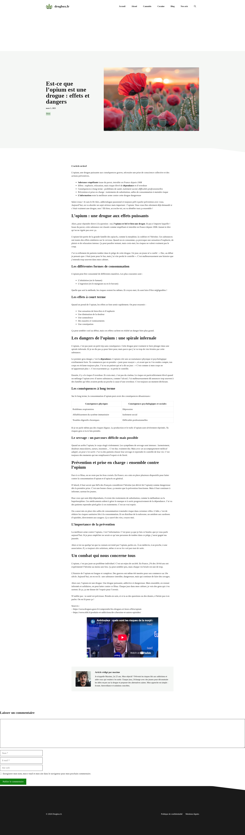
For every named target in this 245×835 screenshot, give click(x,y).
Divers (48, 114)
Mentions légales (192, 814)
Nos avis (184, 6)
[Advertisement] (122, 32)
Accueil (122, 6)
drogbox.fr (61, 6)
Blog (173, 6)
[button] (195, 6)
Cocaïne (160, 6)
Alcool (134, 6)
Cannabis (147, 6)
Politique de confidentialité (171, 814)
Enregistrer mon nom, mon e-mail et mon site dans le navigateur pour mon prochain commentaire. (47, 773)
